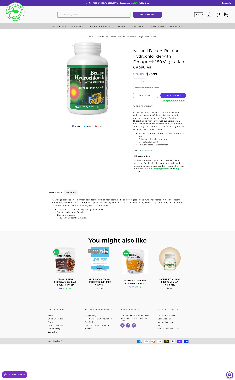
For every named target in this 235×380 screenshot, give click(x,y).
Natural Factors (149, 150)
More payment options (173, 100)
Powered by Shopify (54, 341)
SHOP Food (120, 26)
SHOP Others (157, 26)
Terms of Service (55, 325)
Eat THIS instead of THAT (169, 329)
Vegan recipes (164, 319)
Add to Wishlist (144, 106)
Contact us (53, 332)
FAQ (176, 169)
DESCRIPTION (56, 192)
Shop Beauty (138, 26)
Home (81, 37)
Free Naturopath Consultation (98, 319)
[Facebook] (128, 325)
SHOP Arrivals (59, 26)
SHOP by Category (99, 26)
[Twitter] (122, 325)
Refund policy (54, 329)
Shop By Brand (77, 26)
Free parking (90, 316)
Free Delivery (90, 322)
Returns (51, 322)
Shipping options (55, 319)
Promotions (176, 26)
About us (52, 316)
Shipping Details (161, 169)
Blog (160, 325)
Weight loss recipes (166, 322)
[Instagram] (134, 325)
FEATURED (71, 192)
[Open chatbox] (229, 374)
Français (226, 3)
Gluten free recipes (166, 316)
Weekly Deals (147, 15)
